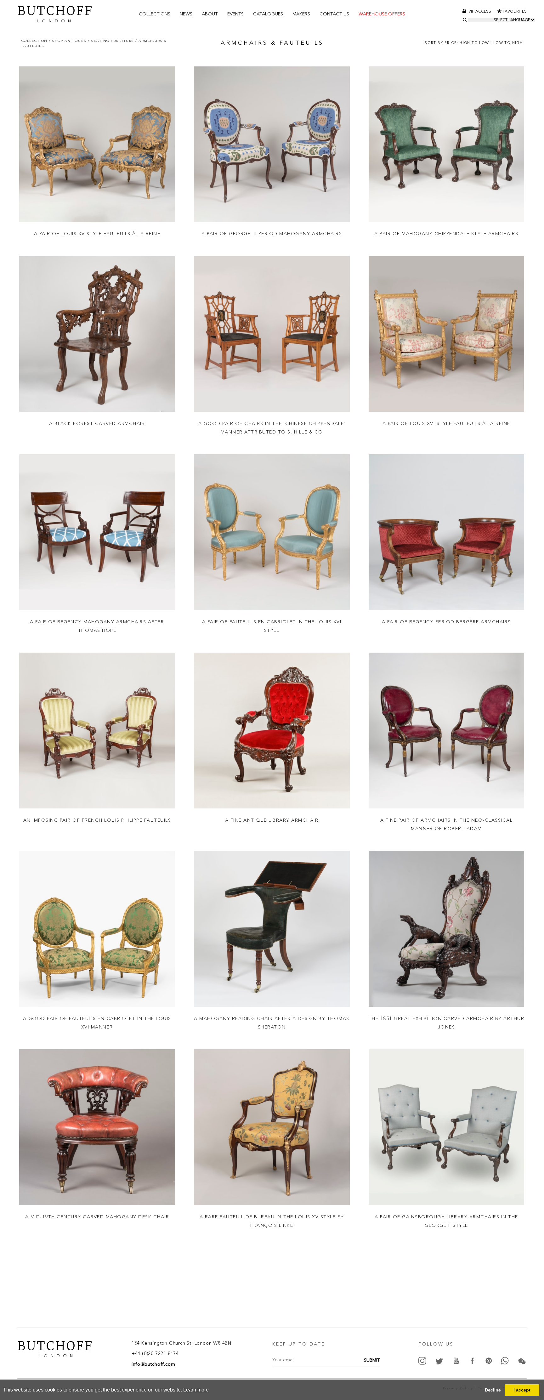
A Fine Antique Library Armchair (272, 820)
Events (235, 14)
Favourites (515, 11)
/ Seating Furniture (111, 40)
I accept (521, 1389)
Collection (35, 40)
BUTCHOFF (55, 13)
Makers (301, 14)
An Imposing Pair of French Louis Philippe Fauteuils (97, 820)
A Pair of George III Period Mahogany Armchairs (271, 233)
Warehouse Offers (382, 14)
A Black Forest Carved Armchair (97, 423)
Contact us (334, 14)
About (210, 14)
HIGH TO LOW (474, 43)
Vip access (480, 11)
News (186, 14)
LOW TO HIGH (508, 43)
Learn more (196, 1389)
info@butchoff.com (153, 1364)
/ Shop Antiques (68, 40)
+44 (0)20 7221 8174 (155, 1354)
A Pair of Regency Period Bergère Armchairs (446, 622)
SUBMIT (372, 1360)
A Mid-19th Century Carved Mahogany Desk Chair (97, 1217)
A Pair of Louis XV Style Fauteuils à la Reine (97, 233)
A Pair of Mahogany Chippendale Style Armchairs (446, 233)
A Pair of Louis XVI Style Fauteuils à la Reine (446, 423)
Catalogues (268, 14)
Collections (154, 14)
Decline (493, 1389)
